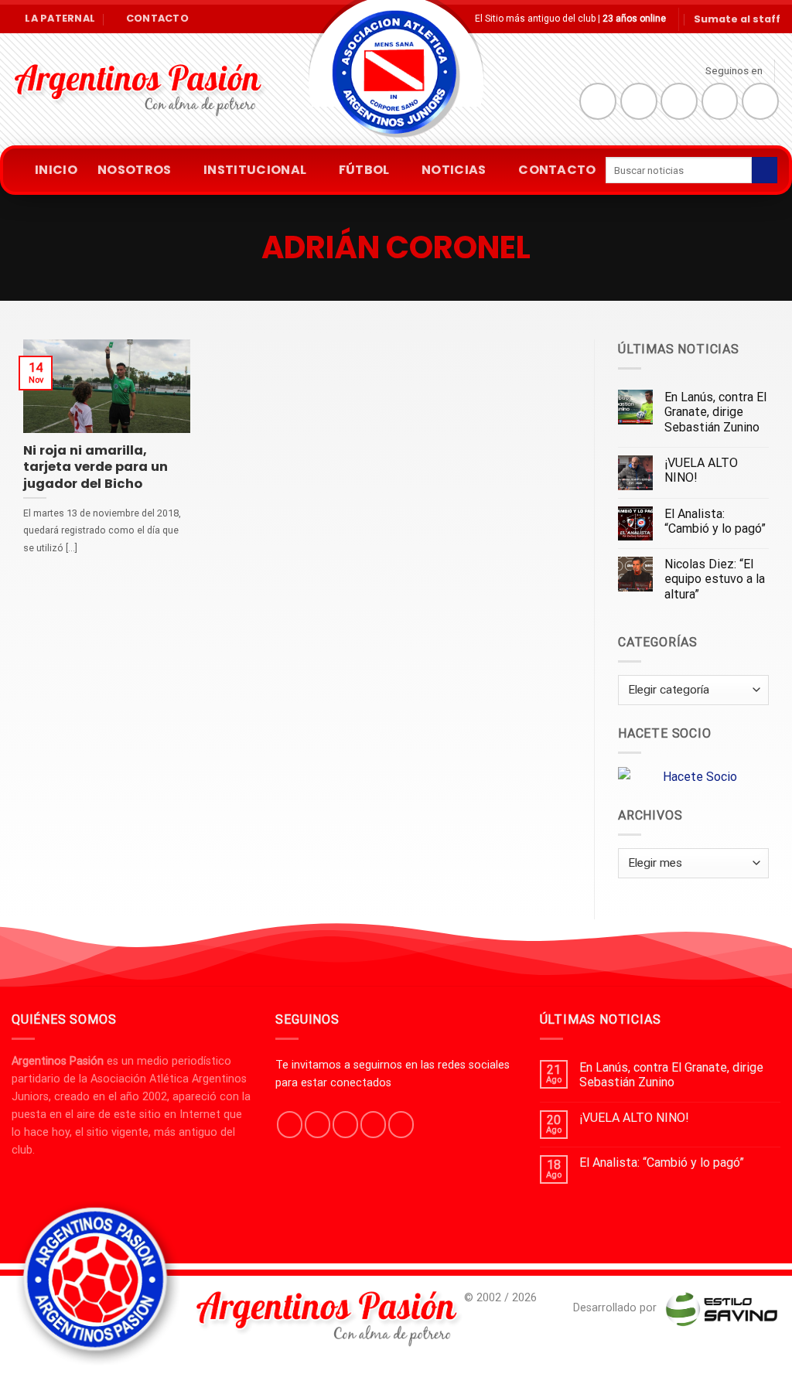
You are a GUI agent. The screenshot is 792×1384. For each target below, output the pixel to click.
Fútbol (364, 170)
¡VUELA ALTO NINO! (701, 470)
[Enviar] (764, 170)
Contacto (557, 170)
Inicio (56, 170)
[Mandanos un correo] (720, 101)
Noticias (454, 170)
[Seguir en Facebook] (597, 101)
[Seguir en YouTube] (760, 101)
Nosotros (134, 170)
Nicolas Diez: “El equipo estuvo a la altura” (714, 579)
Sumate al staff (737, 19)
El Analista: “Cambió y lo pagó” (715, 521)
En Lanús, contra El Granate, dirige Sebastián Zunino (715, 412)
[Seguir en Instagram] (638, 101)
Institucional (254, 170)
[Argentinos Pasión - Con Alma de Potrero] (396, 77)
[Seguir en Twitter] (679, 101)
